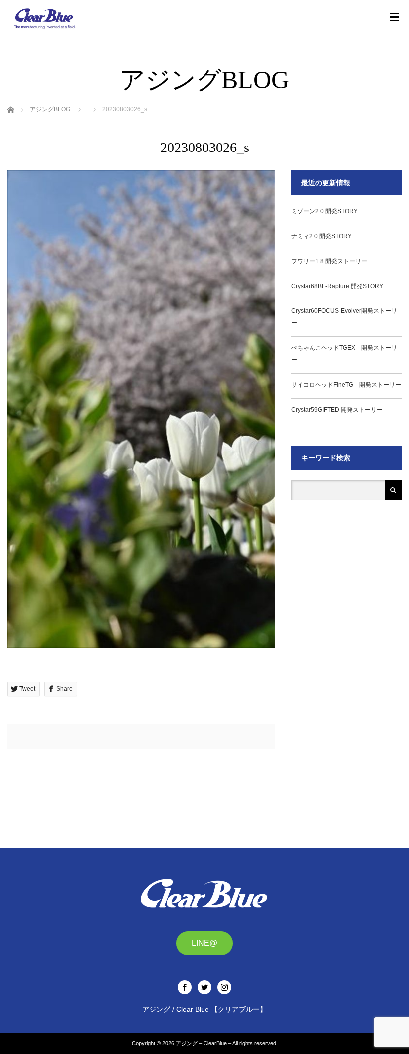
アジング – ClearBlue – (203, 1043)
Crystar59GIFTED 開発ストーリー (337, 409)
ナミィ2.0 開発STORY (321, 236)
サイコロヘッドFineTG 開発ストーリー (346, 384)
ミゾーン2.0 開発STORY (324, 211)
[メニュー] (394, 17)
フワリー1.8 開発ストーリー (329, 261)
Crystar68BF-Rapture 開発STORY (337, 286)
